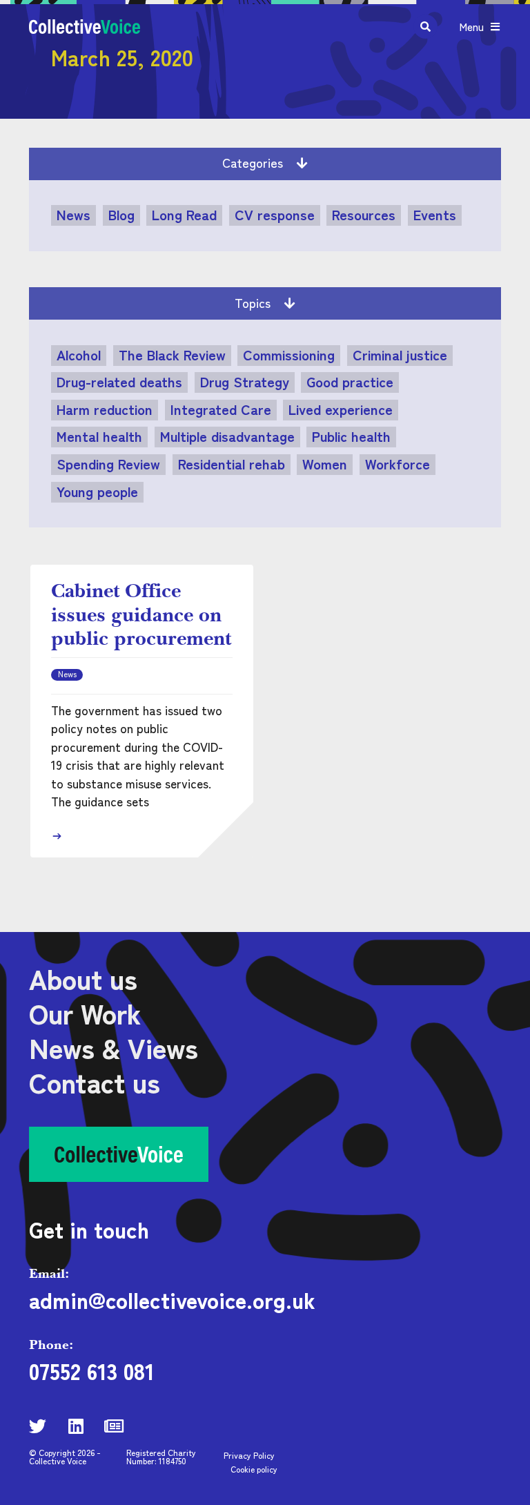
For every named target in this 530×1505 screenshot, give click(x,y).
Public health (351, 436)
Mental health (99, 436)
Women (324, 464)
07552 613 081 (92, 1370)
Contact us (94, 1082)
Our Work (85, 1013)
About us (83, 978)
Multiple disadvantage (227, 436)
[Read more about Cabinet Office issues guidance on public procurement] (56, 836)
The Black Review (172, 355)
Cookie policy (253, 1469)
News (73, 214)
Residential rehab (231, 464)
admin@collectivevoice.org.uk (172, 1299)
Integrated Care (220, 409)
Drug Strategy (244, 381)
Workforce (397, 464)
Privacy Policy (249, 1455)
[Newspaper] (113, 1426)
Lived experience (340, 409)
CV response (275, 214)
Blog (121, 214)
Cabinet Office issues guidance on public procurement (141, 614)
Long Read (184, 214)
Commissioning (289, 355)
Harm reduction (105, 409)
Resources (363, 214)
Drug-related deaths (119, 381)
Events (434, 214)
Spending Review (108, 464)
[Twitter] (37, 1426)
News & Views (113, 1047)
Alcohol (79, 355)
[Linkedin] (75, 1426)
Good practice (349, 381)
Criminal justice (400, 355)
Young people (97, 491)
